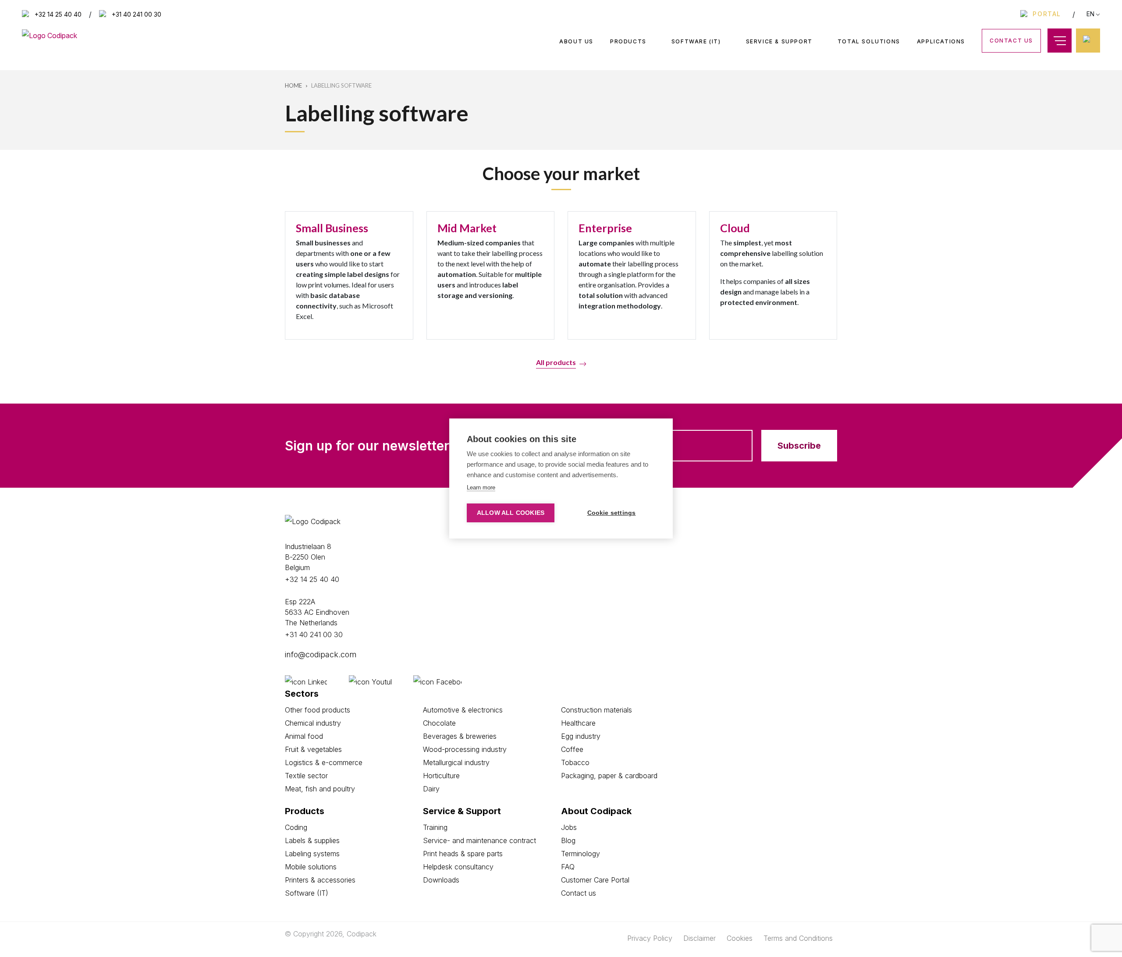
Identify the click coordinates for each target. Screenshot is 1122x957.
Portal (1047, 14)
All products (556, 362)
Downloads (441, 879)
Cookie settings (611, 513)
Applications (941, 41)
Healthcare (578, 723)
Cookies (740, 938)
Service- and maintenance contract (479, 840)
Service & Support (779, 42)
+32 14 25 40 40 (58, 14)
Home (293, 85)
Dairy (431, 788)
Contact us (1011, 40)
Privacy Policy (649, 938)
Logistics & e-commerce (323, 762)
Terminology (580, 853)
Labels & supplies (312, 840)
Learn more (481, 487)
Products (628, 42)
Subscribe (799, 445)
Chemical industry (313, 723)
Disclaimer (699, 938)
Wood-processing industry (465, 749)
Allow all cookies (510, 513)
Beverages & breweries (460, 736)
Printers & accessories (320, 879)
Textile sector (306, 775)
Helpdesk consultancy (458, 866)
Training (435, 827)
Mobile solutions (311, 866)
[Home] (49, 34)
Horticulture (441, 775)
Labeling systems (312, 853)
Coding (296, 827)
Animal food (304, 736)
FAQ (568, 866)
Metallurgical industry (456, 762)
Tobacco (575, 762)
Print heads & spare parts (463, 853)
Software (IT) (696, 42)
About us (576, 41)
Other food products (317, 709)
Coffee (572, 749)
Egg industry (580, 736)
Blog (568, 840)
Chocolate (439, 723)
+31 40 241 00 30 (136, 14)
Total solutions (869, 41)
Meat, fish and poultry (320, 788)
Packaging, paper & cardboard (609, 775)
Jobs (569, 827)
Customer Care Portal (595, 879)
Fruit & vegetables (313, 749)
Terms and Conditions (798, 938)
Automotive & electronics (463, 709)
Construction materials (596, 709)
